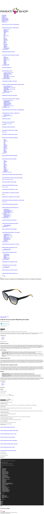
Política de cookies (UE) (5, 472)
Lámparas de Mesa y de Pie (7, 225)
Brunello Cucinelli (6, 31)
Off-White (5, 42)
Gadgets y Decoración (5, 484)
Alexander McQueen (6, 29)
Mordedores (5, 257)
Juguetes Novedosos (6, 255)
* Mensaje (9, 399)
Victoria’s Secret (6, 169)
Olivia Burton (6, 148)
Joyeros (5, 61)
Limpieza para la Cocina (7, 239)
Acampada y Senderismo (5, 259)
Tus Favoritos (4, 17)
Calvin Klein (5, 161)
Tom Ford (5, 45)
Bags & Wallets (6, 58)
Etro (4, 36)
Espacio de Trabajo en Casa (7, 214)
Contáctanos (3, 16)
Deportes (3, 194)
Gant (4, 162)
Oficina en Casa (4, 213)
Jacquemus (5, 38)
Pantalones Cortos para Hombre (8, 91)
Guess (4, 163)
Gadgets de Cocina (6, 237)
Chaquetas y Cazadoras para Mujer (8, 72)
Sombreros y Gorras (6, 64)
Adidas (5, 139)
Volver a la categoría (3, 317)
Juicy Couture (6, 145)
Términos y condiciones (5, 20)
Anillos (5, 56)
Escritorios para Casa (6, 215)
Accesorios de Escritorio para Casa (8, 210)
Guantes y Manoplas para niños (8, 115)
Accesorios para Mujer (5, 49)
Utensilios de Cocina (5, 226)
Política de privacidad (5, 19)
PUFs (3, 494)
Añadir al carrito (3, 329)
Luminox (5, 146)
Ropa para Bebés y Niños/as (6, 107)
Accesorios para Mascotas (5, 267)
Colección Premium (4, 475)
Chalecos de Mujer (6, 75)
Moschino (5, 166)
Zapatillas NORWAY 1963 (7, 102)
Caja (4, 511)
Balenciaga (5, 30)
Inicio (1, 316)
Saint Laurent (5, 44)
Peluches (5, 256)
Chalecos (5, 90)
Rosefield (5, 150)
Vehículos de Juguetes (7, 258)
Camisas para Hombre (7, 86)
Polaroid (5, 167)
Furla (4, 143)
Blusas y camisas (6, 74)
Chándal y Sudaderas (7, 92)
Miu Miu (5, 41)
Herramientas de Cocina (7, 238)
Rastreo (3, 497)
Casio (4, 141)
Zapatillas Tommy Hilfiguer (7, 104)
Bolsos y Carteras (6, 57)
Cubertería (5, 236)
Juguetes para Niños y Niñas (6, 249)
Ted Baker (5, 151)
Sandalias (5, 106)
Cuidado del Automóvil (5, 241)
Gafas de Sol (4, 316)
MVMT (5, 147)
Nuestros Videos (4, 15)
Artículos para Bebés (6, 114)
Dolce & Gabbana (6, 35)
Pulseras (5, 63)
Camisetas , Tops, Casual (7, 73)
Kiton (4, 40)
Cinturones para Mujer (7, 59)
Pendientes (5, 62)
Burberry (5, 32)
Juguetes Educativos (6, 254)
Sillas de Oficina (6, 216)
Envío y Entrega (4, 496)
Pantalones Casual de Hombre (6, 78)
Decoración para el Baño (7, 211)
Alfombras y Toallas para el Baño (8, 212)
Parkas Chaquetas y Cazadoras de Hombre (9, 87)
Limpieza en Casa (6, 209)
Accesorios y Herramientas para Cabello (7, 179)
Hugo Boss (5, 144)
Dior (4, 34)
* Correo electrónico (11, 395)
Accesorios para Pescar (7, 266)
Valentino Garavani (6, 47)
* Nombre (9, 394)
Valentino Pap (6, 46)
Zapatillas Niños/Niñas (7, 101)
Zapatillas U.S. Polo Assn (7, 103)
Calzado (3, 478)
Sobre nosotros (4, 468)
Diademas (5, 60)
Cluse (4, 142)
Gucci (4, 37)
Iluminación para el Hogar (5, 217)
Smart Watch (4, 124)
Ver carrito (1, 511)
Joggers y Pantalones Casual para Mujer (9, 76)
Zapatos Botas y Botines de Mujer (8, 100)
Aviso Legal (3, 21)
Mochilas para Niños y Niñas (8, 123)
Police (4, 149)
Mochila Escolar (4, 116)
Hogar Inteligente (4, 201)
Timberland (5, 152)
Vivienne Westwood (6, 48)
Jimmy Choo (5, 39)
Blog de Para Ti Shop (5, 471)
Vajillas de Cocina (6, 234)
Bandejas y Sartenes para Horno (8, 235)
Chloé (4, 33)
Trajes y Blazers (6, 88)
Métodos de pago (4, 495)
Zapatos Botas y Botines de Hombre (9, 105)
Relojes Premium (4, 481)
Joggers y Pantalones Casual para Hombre (9, 89)
